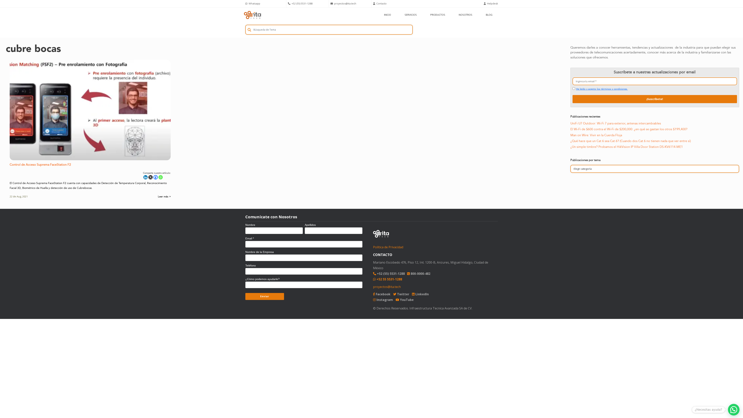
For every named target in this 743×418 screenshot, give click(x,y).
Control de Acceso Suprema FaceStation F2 (40, 164)
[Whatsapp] (160, 177)
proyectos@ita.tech (387, 287)
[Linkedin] (145, 177)
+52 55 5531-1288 (389, 279)
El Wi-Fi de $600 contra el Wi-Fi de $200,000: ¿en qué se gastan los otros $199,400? (628, 129)
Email (249, 238)
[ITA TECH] (252, 15)
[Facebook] (155, 177)
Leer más (163, 197)
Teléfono (250, 265)
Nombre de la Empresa (259, 252)
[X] (150, 177)
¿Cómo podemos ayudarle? (262, 279)
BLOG (489, 14)
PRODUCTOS (437, 14)
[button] (734, 409)
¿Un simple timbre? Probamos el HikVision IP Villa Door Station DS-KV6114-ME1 (626, 147)
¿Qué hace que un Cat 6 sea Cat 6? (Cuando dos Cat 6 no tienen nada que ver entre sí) (630, 141)
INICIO (387, 14)
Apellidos (310, 224)
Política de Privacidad (388, 247)
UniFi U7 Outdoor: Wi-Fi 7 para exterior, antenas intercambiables (615, 123)
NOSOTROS (465, 14)
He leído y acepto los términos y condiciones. (602, 89)
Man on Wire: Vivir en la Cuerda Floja (596, 135)
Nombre (250, 224)
